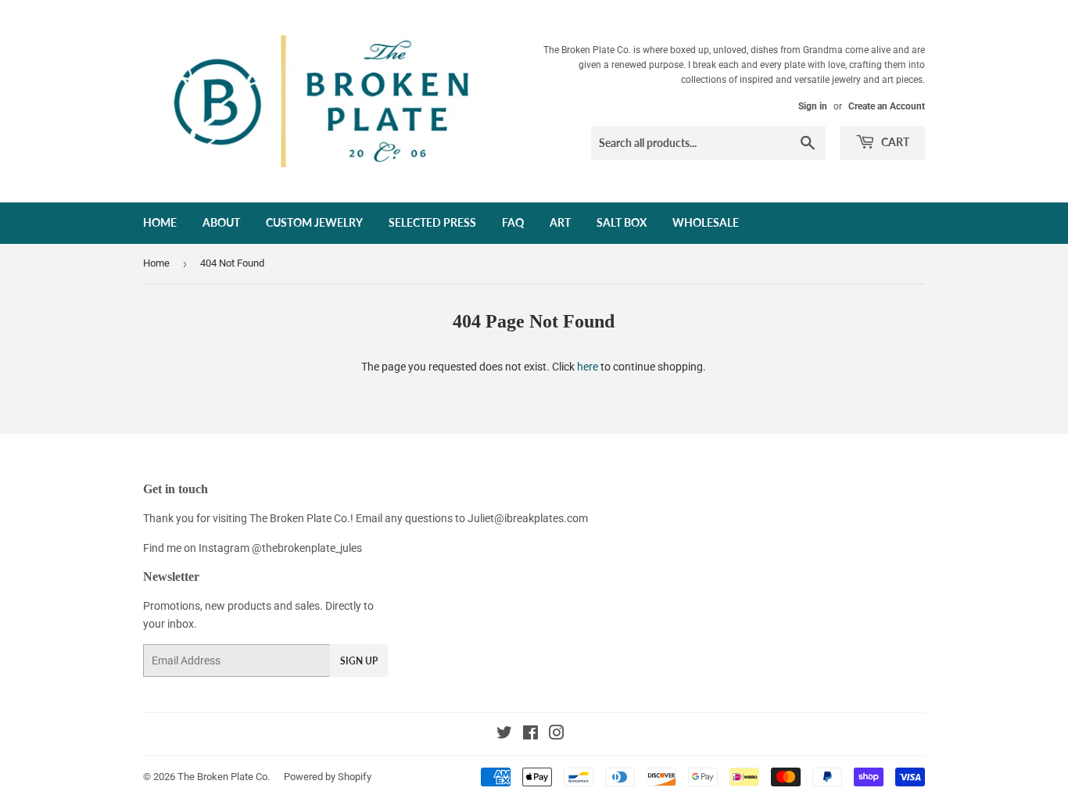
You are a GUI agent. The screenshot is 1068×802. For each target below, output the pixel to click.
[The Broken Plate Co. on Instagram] (556, 735)
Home (160, 222)
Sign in (812, 106)
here (587, 366)
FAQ (513, 222)
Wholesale (705, 222)
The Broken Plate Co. (223, 776)
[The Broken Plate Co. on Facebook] (530, 735)
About (221, 222)
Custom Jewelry (314, 222)
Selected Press (432, 222)
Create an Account (886, 106)
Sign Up (359, 661)
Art (560, 222)
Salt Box (622, 222)
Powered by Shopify (327, 776)
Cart (894, 142)
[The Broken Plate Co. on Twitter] (504, 735)
